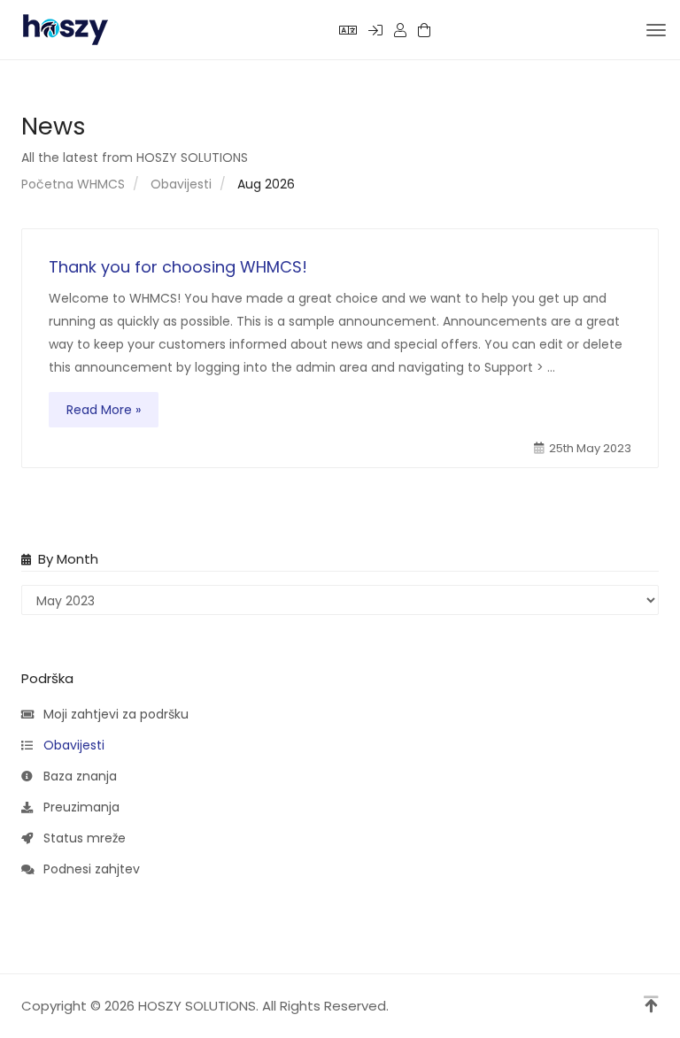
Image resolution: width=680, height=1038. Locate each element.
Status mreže (81, 838)
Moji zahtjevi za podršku (112, 714)
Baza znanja (76, 776)
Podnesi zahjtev (88, 869)
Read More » (103, 410)
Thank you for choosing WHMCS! (178, 267)
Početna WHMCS (73, 184)
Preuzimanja (78, 807)
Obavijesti (181, 184)
